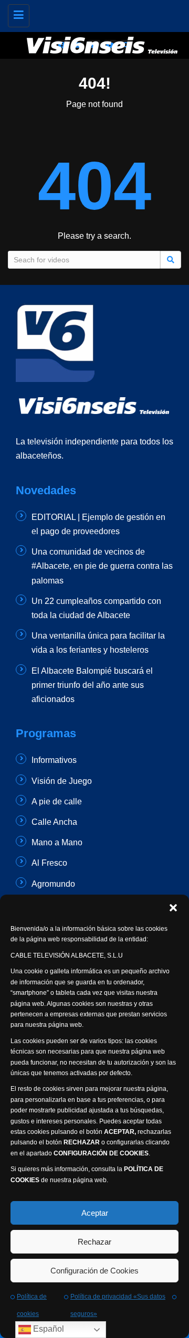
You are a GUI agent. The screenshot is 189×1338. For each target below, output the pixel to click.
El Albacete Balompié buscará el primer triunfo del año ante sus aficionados (92, 685)
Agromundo (53, 883)
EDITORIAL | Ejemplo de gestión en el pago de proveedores (98, 524)
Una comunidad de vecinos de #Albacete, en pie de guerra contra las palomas (102, 566)
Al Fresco (49, 862)
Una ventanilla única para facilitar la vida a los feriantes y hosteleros (98, 642)
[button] (173, 907)
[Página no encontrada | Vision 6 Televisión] (102, 13)
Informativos (54, 760)
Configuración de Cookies (94, 1270)
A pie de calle (57, 801)
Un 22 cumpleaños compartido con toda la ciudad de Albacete (96, 608)
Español (47, 1328)
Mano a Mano (57, 842)
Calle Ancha (54, 821)
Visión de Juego (62, 781)
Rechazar (94, 1241)
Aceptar (94, 1212)
